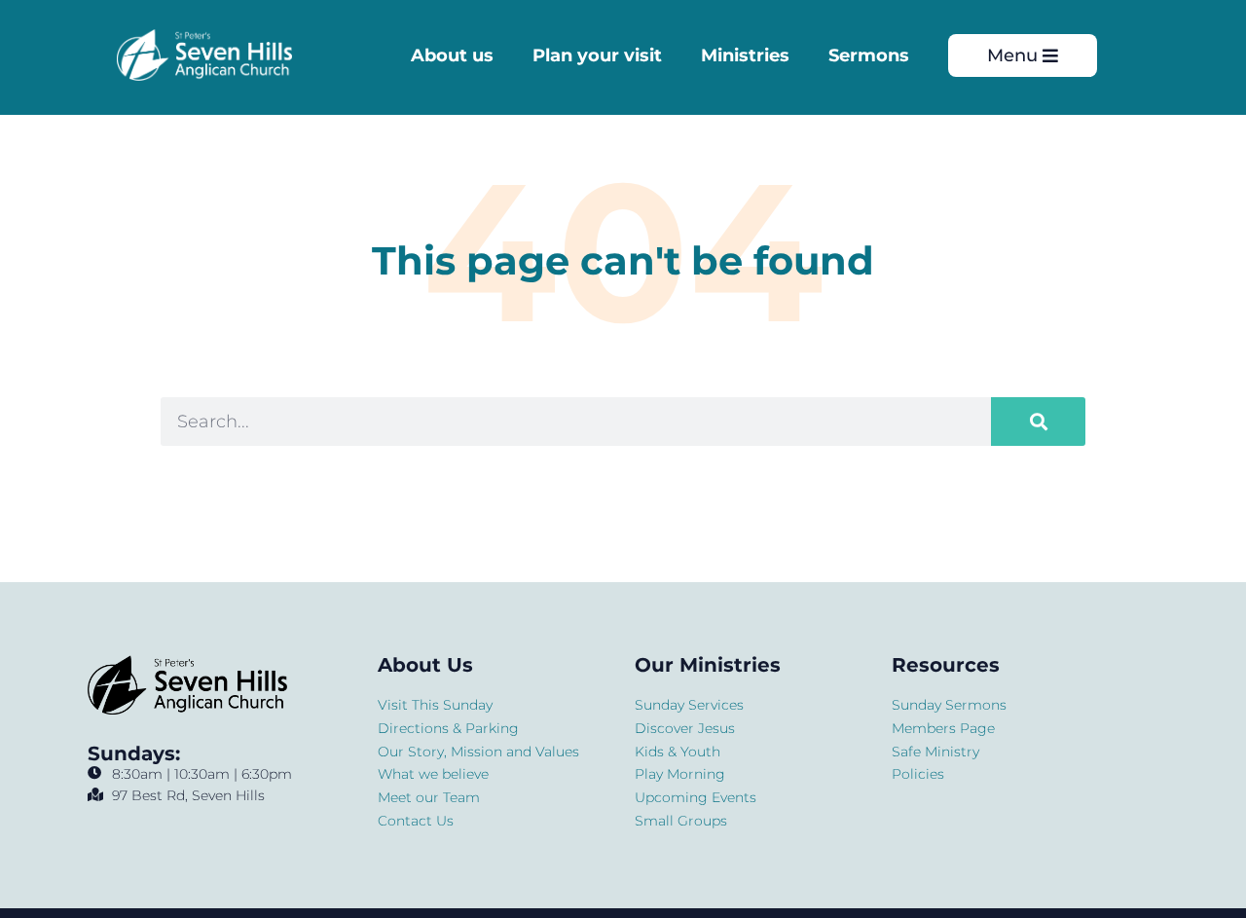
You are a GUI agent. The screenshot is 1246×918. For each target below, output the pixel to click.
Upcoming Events (695, 797)
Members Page (943, 728)
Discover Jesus (685, 728)
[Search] (1038, 421)
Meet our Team (429, 797)
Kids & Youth (677, 751)
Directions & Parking (448, 728)
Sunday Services (689, 705)
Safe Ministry (935, 751)
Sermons (868, 55)
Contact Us (416, 820)
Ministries (745, 55)
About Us (425, 665)
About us (452, 55)
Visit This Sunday (435, 705)
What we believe (433, 774)
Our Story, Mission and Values (478, 751)
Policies (918, 774)
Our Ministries (708, 665)
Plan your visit (597, 55)
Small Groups (681, 820)
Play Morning (680, 774)
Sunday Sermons (949, 705)
